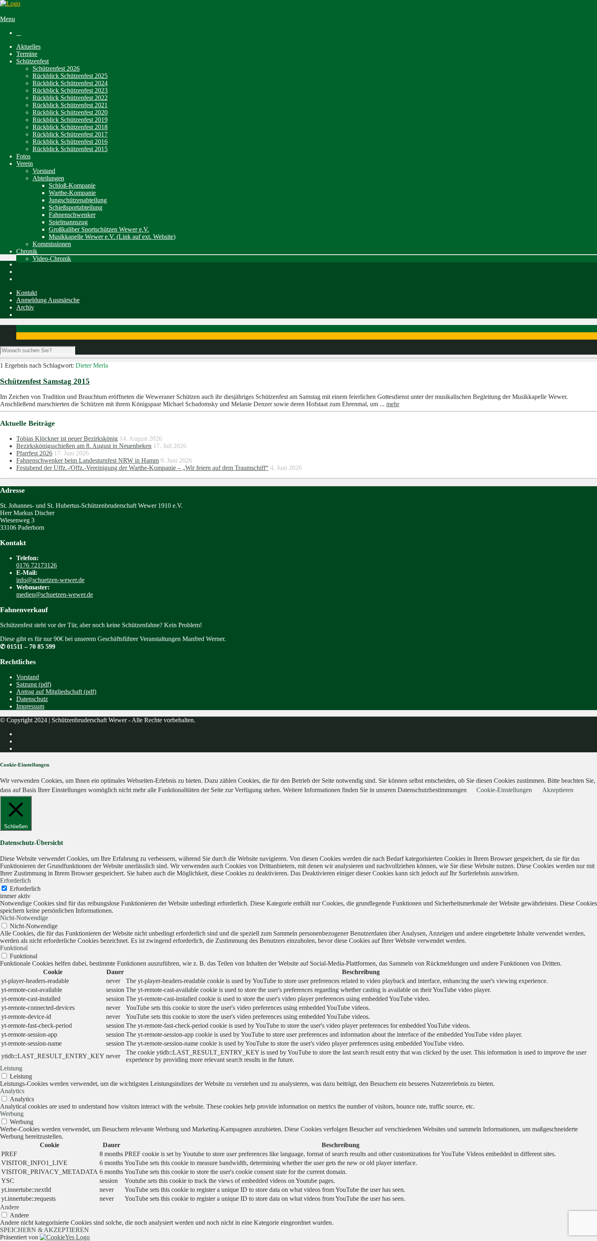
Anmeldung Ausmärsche (48, 300)
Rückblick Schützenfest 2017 (70, 134)
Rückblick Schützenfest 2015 (70, 148)
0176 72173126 (36, 565)
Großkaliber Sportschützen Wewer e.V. (99, 229)
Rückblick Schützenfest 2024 (70, 83)
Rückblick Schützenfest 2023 (70, 90)
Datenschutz (32, 698)
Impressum (30, 706)
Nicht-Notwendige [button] (24, 917)
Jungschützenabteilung (78, 200)
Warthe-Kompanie (72, 192)
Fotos (23, 156)
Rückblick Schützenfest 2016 (70, 141)
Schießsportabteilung (75, 207)
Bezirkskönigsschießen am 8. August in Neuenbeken (83, 445)
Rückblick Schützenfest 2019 (70, 119)
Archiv (25, 307)
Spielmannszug (68, 222)
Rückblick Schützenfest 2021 (70, 105)
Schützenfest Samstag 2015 (45, 381)
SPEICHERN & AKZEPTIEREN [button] (44, 1229)
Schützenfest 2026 (56, 68)
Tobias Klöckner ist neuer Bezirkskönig (67, 438)
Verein (24, 163)
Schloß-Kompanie (72, 185)
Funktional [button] (14, 947)
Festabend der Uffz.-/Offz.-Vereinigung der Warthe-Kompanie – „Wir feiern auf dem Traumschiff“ (142, 467)
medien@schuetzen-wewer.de (54, 594)
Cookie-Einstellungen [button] (504, 789)
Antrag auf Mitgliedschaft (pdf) (56, 691)
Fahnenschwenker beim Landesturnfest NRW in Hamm (87, 460)
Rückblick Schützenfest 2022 (70, 97)
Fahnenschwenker (72, 214)
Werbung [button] (12, 1113)
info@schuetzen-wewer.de (50, 579)
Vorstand (43, 170)
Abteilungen (48, 178)
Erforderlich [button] (15, 880)
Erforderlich (25, 888)
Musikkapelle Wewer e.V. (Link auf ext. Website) (112, 236)
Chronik (26, 251)
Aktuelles (28, 46)
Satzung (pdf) (33, 684)
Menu (7, 18)
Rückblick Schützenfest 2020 (70, 112)
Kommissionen (51, 243)
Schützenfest (32, 61)
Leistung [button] (11, 1068)
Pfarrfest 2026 (34, 453)
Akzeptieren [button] (557, 789)
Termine (26, 53)
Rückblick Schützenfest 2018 (70, 126)
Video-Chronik (51, 258)
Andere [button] (9, 1207)
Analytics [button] (12, 1090)
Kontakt (26, 292)
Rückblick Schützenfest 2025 (70, 75)
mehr (392, 404)
